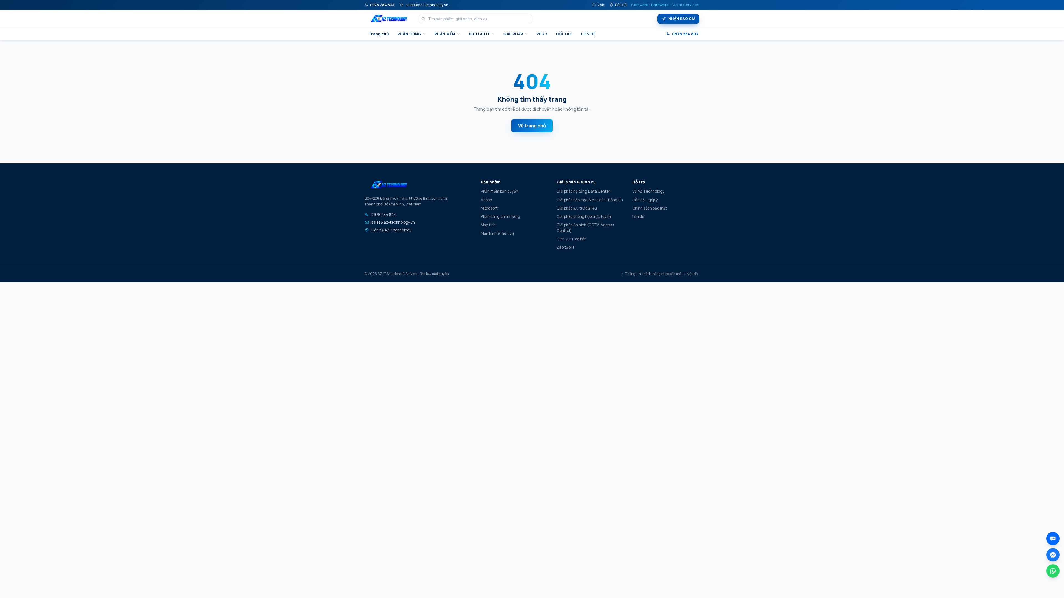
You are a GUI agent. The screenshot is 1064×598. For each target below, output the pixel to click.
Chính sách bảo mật (649, 208)
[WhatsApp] (1053, 571)
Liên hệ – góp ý (645, 199)
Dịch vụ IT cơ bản (572, 238)
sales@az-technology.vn (426, 4)
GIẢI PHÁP (513, 34)
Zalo (601, 4)
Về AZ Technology (648, 191)
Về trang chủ (532, 126)
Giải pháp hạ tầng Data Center (583, 191)
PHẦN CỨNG (409, 34)
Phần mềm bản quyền (499, 191)
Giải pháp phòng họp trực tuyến (584, 216)
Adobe (486, 199)
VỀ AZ (542, 34)
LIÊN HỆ (588, 34)
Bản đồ (621, 4)
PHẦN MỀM (445, 34)
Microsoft (489, 208)
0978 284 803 (382, 4)
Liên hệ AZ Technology (391, 230)
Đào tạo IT (566, 247)
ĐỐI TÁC (564, 34)
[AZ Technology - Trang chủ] (389, 19)
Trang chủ (379, 34)
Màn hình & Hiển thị (497, 233)
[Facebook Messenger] (1053, 554)
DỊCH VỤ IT (479, 34)
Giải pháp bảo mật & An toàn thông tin (590, 199)
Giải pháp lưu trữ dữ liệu (577, 208)
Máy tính (488, 224)
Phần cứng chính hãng (500, 216)
